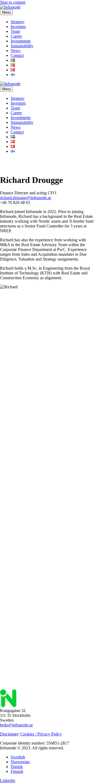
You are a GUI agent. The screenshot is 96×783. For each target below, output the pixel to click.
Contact (17, 55)
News (16, 50)
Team (15, 31)
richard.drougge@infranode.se (25, 197)
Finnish (17, 771)
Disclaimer (9, 734)
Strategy (18, 21)
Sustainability (22, 46)
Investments (21, 41)
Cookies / (28, 734)
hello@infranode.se (16, 725)
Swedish (18, 757)
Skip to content (12, 2)
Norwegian (20, 762)
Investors (18, 26)
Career (16, 36)
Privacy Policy (49, 734)
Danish (17, 766)
